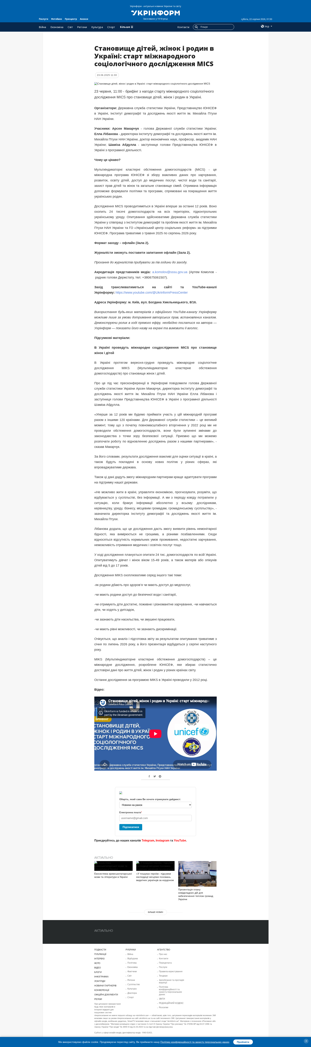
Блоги (98, 972)
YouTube (180, 840)
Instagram (162, 840)
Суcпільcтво (133, 984)
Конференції (101, 990)
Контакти (183, 27)
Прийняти (243, 1042)
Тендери (163, 976)
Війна (42, 27)
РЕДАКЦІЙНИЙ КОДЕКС (171, 1003)
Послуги (43, 18)
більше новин (155, 912)
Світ (70, 27)
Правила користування (170, 971)
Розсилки (163, 1007)
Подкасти (100, 949)
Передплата (165, 963)
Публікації (100, 954)
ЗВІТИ (162, 999)
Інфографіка (101, 976)
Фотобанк (56, 18)
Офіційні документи (106, 994)
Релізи (98, 999)
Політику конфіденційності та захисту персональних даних (194, 1042)
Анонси (84, 18)
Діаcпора (132, 993)
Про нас (163, 954)
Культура (97, 27)
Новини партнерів (105, 985)
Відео (97, 967)
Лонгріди (99, 981)
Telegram (148, 840)
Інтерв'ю (99, 958)
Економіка (57, 27)
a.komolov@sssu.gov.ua (169, 272)
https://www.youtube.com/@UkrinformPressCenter (151, 292)
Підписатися (131, 827)
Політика (132, 963)
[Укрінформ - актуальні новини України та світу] (155, 13)
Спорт (111, 27)
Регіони (82, 27)
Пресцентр (71, 18)
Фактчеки (132, 971)
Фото (97, 963)
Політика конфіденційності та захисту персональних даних (170, 991)
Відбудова (132, 958)
